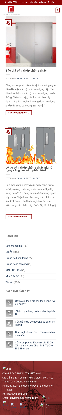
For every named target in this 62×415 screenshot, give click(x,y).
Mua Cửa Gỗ (12, 276)
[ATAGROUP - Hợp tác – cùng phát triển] (18, 10)
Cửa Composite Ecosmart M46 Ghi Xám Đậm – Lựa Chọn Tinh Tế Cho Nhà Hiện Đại (34, 345)
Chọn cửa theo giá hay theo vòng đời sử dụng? (35, 303)
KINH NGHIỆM (14, 270)
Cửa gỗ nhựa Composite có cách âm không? (35, 323)
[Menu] (40, 10)
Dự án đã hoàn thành (17, 258)
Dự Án (9, 251)
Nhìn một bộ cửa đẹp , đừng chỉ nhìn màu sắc (35, 334)
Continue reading (18, 113)
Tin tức (9, 282)
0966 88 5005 (11, 2)
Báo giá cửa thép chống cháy (26, 70)
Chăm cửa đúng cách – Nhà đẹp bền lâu (35, 313)
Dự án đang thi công (17, 264)
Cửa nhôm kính (14, 245)
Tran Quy (35, 78)
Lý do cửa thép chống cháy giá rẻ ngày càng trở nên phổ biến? (29, 169)
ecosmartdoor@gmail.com (34, 2)
